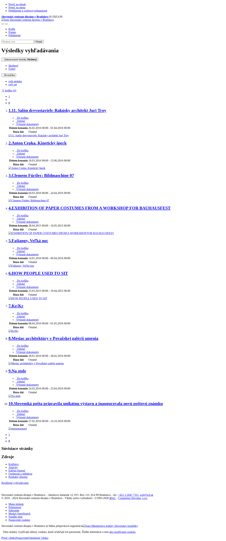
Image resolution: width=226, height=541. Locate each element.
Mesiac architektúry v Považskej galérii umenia (53, 338)
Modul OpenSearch (19, 513)
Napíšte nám (15, 516)
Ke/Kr (15, 306)
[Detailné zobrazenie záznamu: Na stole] (14, 396)
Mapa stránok (16, 504)
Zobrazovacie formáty (20, 59)
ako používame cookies (122, 531)
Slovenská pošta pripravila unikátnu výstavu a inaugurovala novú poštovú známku (85, 403)
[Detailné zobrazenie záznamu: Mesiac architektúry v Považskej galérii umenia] (36, 363)
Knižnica (13, 464)
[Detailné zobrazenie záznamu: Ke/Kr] (13, 330)
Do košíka (9, 75)
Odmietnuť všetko (38, 537)
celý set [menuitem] (12, 84)
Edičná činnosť (16, 470)
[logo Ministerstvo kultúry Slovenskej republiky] (110, 525)
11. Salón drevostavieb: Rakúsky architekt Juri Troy (57, 110)
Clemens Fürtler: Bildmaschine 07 (41, 175)
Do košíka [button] (22, 117)
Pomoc (12, 32)
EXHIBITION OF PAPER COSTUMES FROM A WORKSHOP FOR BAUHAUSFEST (89, 208)
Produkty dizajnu (18, 476)
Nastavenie (22, 537)
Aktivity (13, 467)
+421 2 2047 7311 (128, 494)
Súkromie (13, 510)
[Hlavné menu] (6, 24)
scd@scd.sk (146, 494)
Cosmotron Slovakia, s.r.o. (133, 498)
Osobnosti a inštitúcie (20, 473)
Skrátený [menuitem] (13, 65)
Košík (11, 28)
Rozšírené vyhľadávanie (15, 482)
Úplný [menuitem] (12, 68)
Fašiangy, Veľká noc (28, 240)
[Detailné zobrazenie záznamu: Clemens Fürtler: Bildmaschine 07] (28, 200)
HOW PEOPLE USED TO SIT (38, 273)
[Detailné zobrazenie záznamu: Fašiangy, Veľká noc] (21, 265)
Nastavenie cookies (19, 519)
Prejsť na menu (16, 7)
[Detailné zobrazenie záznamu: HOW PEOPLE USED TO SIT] (27, 298)
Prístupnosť (14, 507)
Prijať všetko (8, 537)
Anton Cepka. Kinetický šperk (37, 143)
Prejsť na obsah (17, 4)
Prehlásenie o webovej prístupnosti (27, 10)
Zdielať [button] (20, 121)
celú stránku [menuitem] (15, 81)
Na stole (17, 371)
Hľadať (38, 41)
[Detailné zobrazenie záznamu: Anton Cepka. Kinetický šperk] (26, 168)
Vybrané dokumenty (27, 124)
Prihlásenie (14, 35)
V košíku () (8, 90)
